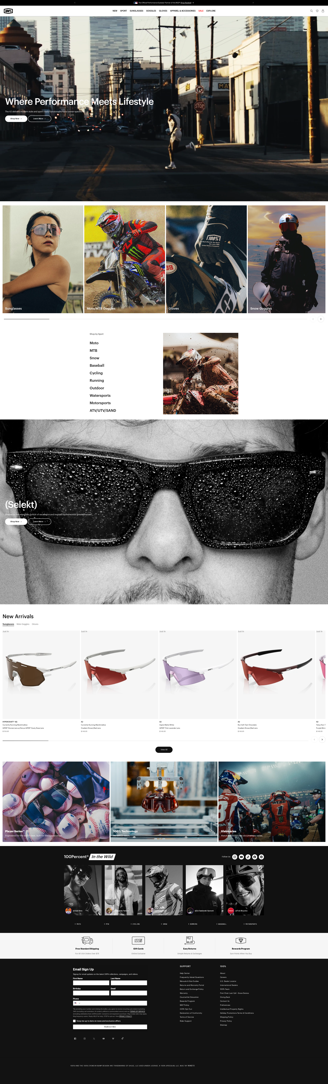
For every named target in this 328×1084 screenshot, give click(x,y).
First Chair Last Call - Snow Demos (234, 993)
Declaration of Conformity (191, 1013)
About (222, 973)
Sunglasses (8, 624)
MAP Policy (184, 1005)
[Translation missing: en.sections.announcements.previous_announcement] (75, 3)
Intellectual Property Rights (231, 1009)
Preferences (225, 1005)
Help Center (185, 973)
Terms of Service (187, 1017)
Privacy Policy (226, 1021)
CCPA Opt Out (186, 1009)
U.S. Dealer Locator (228, 981)
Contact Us (225, 1001)
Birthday (77, 989)
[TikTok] (248, 856)
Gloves (35, 624)
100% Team (225, 989)
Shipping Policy (226, 1017)
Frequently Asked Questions (192, 977)
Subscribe (110, 1027)
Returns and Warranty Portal (192, 985)
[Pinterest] (261, 856)
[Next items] (321, 319)
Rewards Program (187, 1001)
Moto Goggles (23, 624)
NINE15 (191, 1066)
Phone (76, 999)
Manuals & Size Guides (189, 981)
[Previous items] (313, 319)
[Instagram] (234, 856)
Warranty (184, 993)
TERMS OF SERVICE (137, 1011)
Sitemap (223, 1025)
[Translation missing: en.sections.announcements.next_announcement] (253, 3)
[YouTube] (241, 856)
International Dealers (229, 985)
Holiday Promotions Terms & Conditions (237, 1013)
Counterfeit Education (189, 997)
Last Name (115, 979)
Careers (223, 977)
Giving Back (225, 997)
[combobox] (77, 1003)
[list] (164, 259)
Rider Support (186, 1021)
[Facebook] (254, 856)
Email (113, 989)
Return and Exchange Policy (192, 989)
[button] (115, 11)
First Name (78, 979)
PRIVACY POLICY (125, 1016)
